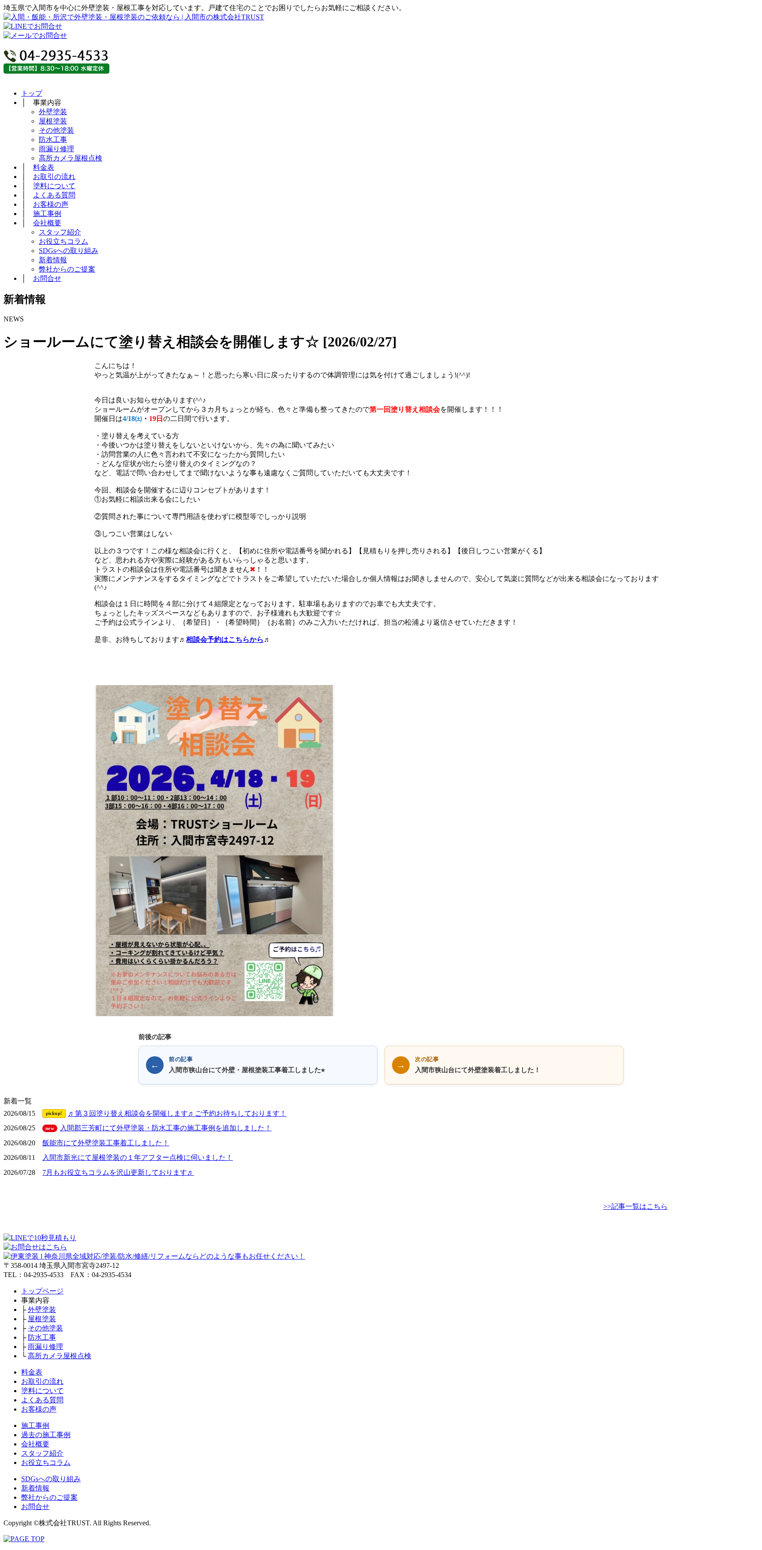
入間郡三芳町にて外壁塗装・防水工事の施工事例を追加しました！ (158, 1128)
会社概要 (47, 223)
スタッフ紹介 (60, 232)
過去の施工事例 (46, 1434)
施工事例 (47, 213)
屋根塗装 (53, 121)
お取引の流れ (54, 176)
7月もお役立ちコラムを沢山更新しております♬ (118, 1172)
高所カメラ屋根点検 (70, 158)
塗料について (54, 186)
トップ (31, 93)
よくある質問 (54, 195)
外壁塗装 (53, 112)
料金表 (43, 167)
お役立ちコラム (63, 241)
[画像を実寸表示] (214, 850)
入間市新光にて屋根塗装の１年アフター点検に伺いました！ (137, 1157)
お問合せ (47, 278)
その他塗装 (56, 130)
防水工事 (53, 139)
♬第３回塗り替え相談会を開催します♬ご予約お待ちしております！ (166, 1113)
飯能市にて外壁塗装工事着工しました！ (105, 1143)
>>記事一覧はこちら (635, 1206)
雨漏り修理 (56, 149)
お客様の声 (50, 204)
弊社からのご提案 (67, 269)
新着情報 (53, 260)
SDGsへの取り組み (68, 250)
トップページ (42, 1291)
